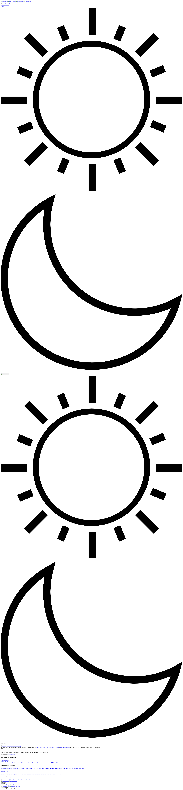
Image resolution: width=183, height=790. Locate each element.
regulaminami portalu (65, 747)
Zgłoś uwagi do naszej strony (57, 762)
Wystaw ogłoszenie (5, 5)
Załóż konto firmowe (5, 760)
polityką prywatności (42, 747)
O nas (2, 762)
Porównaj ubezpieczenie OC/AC (28, 768)
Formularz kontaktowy (46, 774)
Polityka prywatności (25, 762)
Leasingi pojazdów (16, 768)
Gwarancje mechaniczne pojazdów (44, 768)
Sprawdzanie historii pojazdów (77, 768)
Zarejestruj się (11, 754)
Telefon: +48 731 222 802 (15, 774)
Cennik (5, 762)
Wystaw (2, 6)
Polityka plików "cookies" (36, 762)
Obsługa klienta (4, 771)
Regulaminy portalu (46, 762)
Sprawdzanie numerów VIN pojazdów (61, 768)
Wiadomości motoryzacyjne (13, 762)
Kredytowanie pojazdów (6, 768)
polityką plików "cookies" (53, 747)
